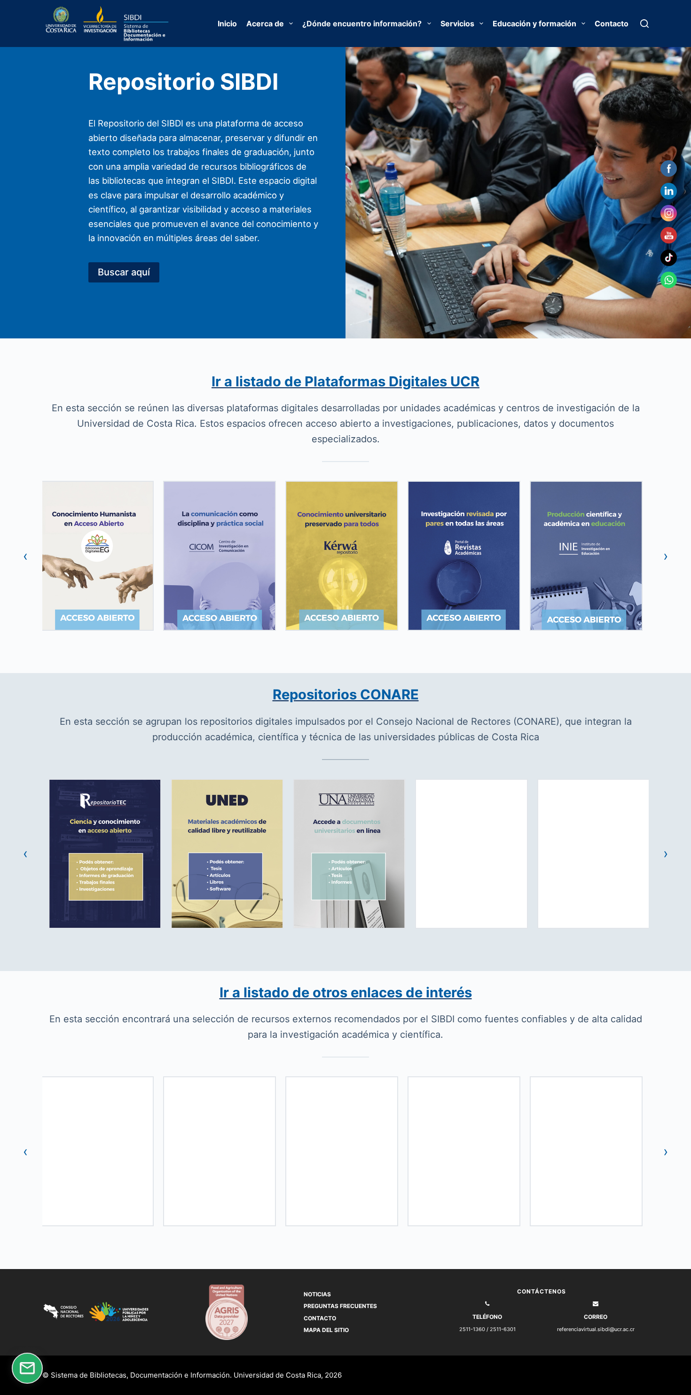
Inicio (227, 23)
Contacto (611, 23)
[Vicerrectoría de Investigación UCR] (107, 24)
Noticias (317, 1294)
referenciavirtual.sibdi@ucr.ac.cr (596, 1329)
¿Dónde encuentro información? (362, 23)
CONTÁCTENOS (541, 1291)
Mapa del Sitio (326, 1329)
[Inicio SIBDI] (152, 24)
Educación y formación (534, 23)
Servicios (457, 23)
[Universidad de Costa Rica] (62, 24)
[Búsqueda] (644, 23)
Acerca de (265, 23)
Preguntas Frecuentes (340, 1305)
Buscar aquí (124, 272)
